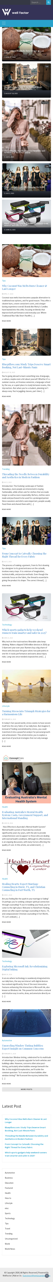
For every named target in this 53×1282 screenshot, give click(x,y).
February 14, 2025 (10, 719)
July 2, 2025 (10, 157)
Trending (45, 103)
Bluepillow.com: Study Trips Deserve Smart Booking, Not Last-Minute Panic (23, 88)
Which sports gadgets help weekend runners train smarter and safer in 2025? (26, 224)
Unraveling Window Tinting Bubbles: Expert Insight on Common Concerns (23, 1047)
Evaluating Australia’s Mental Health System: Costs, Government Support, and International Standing (25, 815)
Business (9, 1177)
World (7, 1243)
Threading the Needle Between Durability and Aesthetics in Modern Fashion (24, 151)
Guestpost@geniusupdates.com (36, 1275)
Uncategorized (11, 1238)
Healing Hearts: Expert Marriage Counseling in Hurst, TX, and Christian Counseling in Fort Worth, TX (23, 887)
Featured (9, 1188)
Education (9, 1183)
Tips (46, 30)
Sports (8, 1213)
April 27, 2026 (10, 57)
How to (8, 1198)
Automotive (7, 1040)
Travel (7, 1228)
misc (7, 1208)
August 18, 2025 (12, 93)
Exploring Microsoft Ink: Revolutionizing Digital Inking (24, 968)
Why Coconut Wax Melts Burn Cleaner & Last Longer (24, 52)
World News (10, 1249)
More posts (26, 1089)
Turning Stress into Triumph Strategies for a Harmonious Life (26, 713)
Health (5, 807)
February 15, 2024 (10, 1054)
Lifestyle (6, 706)
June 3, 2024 (8, 895)
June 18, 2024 (8, 823)
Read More (6, 321)
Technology (44, 203)
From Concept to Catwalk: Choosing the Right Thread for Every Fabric (24, 188)
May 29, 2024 (8, 974)
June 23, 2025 (10, 230)
